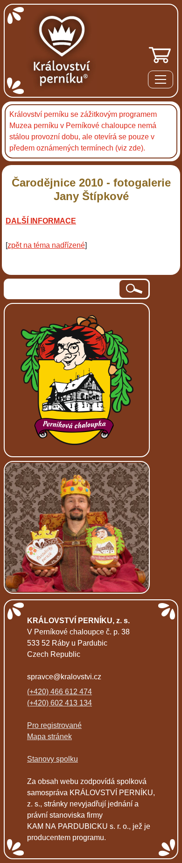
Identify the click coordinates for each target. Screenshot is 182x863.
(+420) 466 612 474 (59, 692)
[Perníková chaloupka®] (77, 379)
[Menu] (160, 81)
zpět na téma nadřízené (46, 245)
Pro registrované (54, 725)
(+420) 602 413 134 (59, 703)
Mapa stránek (49, 737)
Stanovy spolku (52, 759)
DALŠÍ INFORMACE (41, 221)
